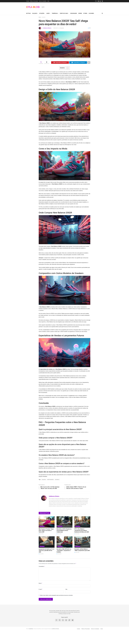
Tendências (55, 13)
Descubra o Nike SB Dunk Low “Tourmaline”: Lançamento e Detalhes (64, 550)
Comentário (42, 566)
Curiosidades (73, 13)
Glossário (91, 13)
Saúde (48, 13)
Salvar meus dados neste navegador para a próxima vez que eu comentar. (56, 595)
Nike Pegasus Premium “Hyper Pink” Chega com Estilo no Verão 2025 (46, 530)
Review (80, 13)
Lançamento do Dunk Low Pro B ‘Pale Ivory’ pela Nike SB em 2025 (46, 550)
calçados (44, 479)
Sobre (48, 1)
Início (40, 17)
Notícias (28, 13)
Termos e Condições (42, 1)
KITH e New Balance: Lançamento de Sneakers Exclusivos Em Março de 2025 (81, 530)
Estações (41, 13)
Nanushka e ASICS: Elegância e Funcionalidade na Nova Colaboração (64, 530)
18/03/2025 (77, 552)
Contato (27, 1)
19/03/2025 (41, 533)
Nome (40, 583)
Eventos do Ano (64, 13)
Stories (85, 13)
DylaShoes (31, 628)
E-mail (40, 589)
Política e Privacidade (34, 1)
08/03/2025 (55, 28)
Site (66, 589)
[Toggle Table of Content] (66, 68)
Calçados (34, 13)
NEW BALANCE (50, 479)
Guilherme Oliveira (47, 28)
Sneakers (57, 479)
